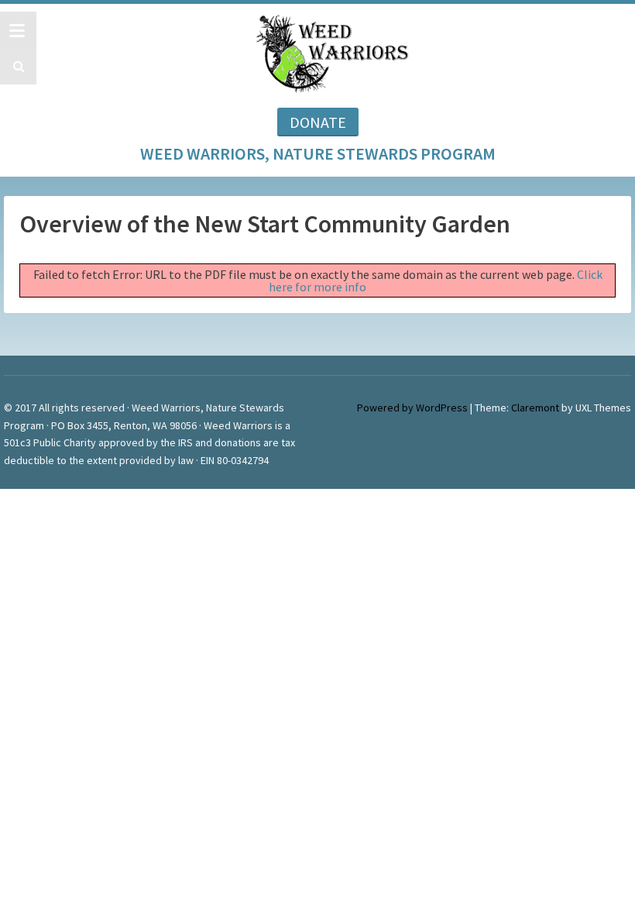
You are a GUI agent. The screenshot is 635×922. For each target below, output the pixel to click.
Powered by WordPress (412, 408)
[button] (17, 66)
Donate (318, 122)
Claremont (535, 408)
